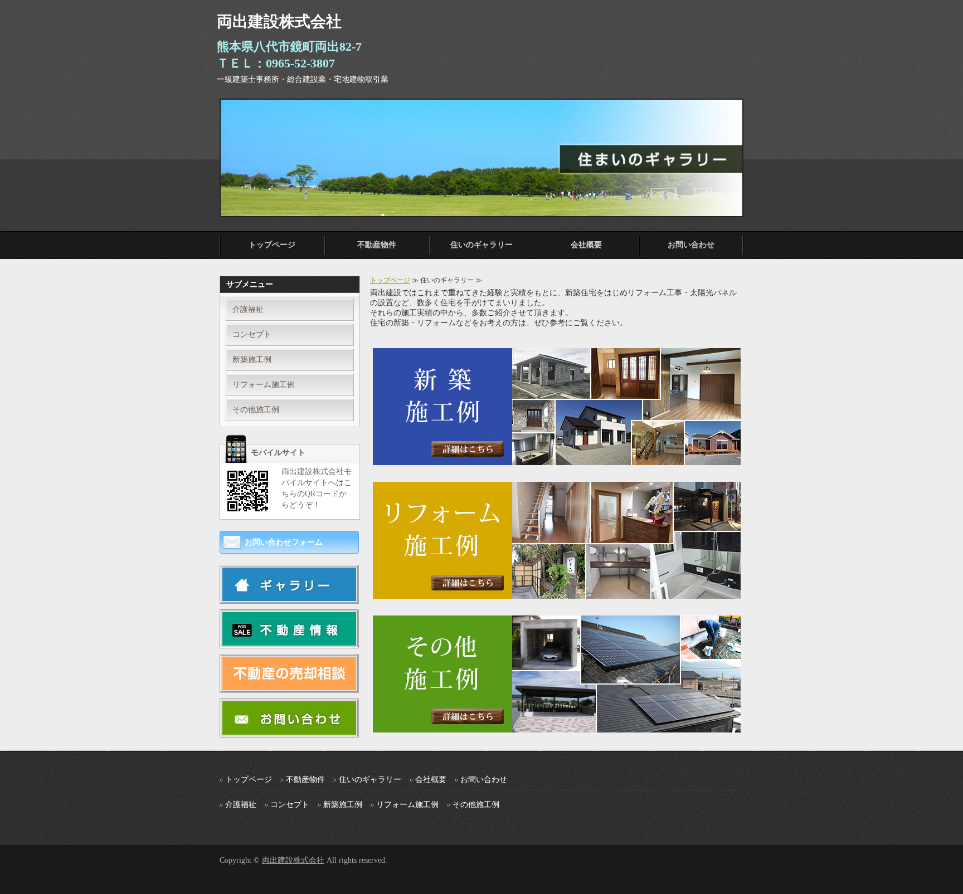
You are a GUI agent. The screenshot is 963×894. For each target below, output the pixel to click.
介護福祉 (248, 309)
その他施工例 (255, 410)
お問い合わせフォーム (284, 542)
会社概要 (586, 245)
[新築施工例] (557, 460)
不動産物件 (376, 245)
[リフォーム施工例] (557, 594)
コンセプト (251, 334)
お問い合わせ (691, 245)
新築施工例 (251, 359)
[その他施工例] (557, 728)
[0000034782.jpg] (289, 596)
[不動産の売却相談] (289, 685)
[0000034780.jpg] (289, 641)
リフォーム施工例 (263, 384)
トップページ (272, 245)
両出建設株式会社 (293, 860)
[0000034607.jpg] (289, 730)
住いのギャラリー (481, 245)
